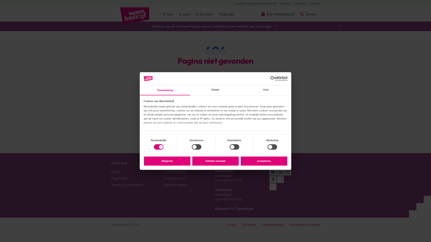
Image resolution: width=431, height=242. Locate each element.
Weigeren (167, 160)
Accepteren (264, 160)
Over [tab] (266, 89)
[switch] (196, 147)
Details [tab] (215, 89)
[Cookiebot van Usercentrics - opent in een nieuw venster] (273, 78)
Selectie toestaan (215, 160)
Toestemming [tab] (165, 90)
